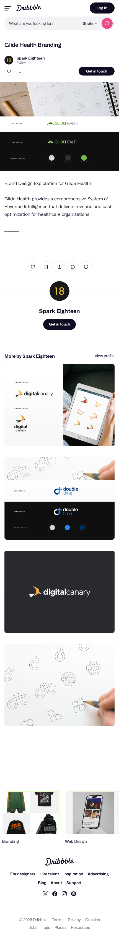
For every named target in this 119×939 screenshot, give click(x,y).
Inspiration (73, 873)
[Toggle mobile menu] (8, 8)
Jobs (33, 927)
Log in (102, 8)
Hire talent (49, 873)
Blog (42, 882)
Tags (46, 927)
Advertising (98, 873)
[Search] (107, 23)
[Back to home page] (28, 7)
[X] (45, 893)
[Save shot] (19, 71)
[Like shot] (8, 71)
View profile (105, 355)
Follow (21, 62)
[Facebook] (54, 893)
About (56, 882)
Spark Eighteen (31, 58)
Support (73, 882)
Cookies (92, 919)
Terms (57, 919)
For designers (22, 873)
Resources (80, 927)
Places (60, 927)
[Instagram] (64, 893)
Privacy (74, 919)
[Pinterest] (73, 893)
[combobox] (42, 23)
